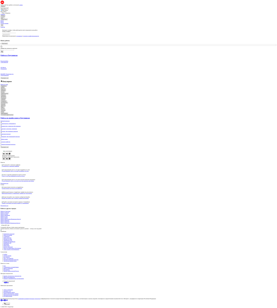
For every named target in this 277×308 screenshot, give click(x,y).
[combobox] (7, 50)
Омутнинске (4, 43)
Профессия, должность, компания (9, 48)
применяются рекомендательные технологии (29, 298)
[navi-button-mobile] (2, 25)
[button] (2, 20)
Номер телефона (6, 31)
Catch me (3, 27)
